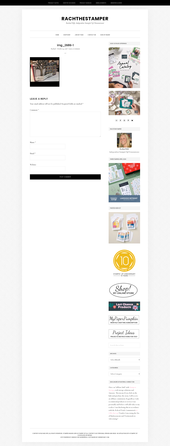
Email (33, 153)
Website (33, 165)
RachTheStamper (85, 18)
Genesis (74, 437)
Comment (34, 110)
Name (33, 142)
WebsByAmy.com (103, 437)
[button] (114, 33)
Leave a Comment (74, 49)
